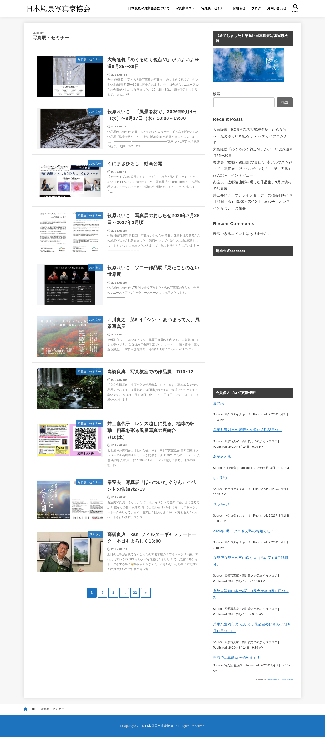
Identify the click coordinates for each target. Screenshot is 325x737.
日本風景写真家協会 (159, 726)
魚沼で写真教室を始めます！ (237, 657)
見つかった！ (224, 504)
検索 (216, 94)
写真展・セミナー (214, 8)
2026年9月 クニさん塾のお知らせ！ (243, 531)
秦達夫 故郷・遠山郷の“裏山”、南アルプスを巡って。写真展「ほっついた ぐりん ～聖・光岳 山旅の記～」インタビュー (253, 168)
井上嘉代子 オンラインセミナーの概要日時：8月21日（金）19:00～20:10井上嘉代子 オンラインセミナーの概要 (252, 201)
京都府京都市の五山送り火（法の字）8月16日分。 (250, 561)
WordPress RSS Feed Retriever (280, 679)
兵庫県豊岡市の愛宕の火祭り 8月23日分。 (247, 430)
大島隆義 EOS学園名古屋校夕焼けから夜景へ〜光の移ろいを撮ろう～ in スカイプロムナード (252, 136)
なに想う (220, 478)
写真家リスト (185, 8)
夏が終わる (222, 457)
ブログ (256, 8)
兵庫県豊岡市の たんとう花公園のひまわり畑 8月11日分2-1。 (251, 627)
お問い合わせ (276, 8)
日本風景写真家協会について (149, 8)
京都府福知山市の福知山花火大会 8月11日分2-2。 (251, 594)
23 (135, 593)
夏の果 (218, 403)
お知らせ (239, 8)
